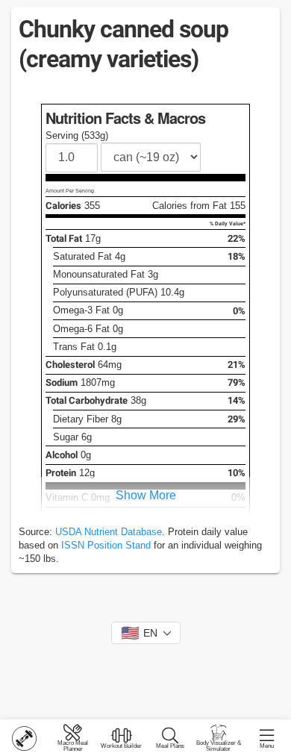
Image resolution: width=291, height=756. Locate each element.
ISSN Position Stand (106, 545)
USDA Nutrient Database (108, 531)
